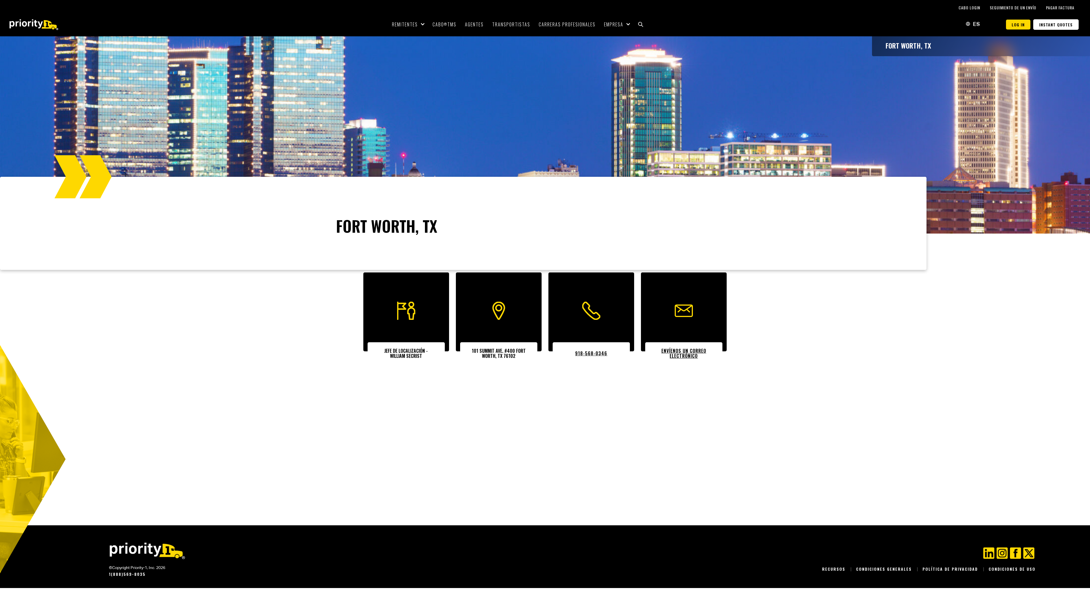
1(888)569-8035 (127, 574)
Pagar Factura (1060, 8)
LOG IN (1018, 25)
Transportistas (511, 24)
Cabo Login (970, 8)
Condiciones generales (884, 569)
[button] (640, 24)
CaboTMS (444, 24)
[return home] (34, 24)
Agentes (474, 24)
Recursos (834, 569)
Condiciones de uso (1012, 569)
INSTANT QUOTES (1056, 25)
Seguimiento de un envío (1013, 8)
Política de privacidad (951, 569)
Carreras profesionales (567, 24)
